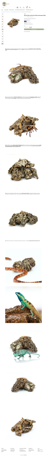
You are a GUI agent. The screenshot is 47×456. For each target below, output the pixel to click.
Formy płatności (21, 449)
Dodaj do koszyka (33, 29)
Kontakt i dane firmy (40, 449)
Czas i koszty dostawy (22, 450)
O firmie (39, 450)
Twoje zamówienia (13, 449)
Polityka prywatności (31, 449)
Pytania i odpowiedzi (3, 450)
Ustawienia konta (13, 450)
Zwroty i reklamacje (3, 449)
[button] (17, 7)
